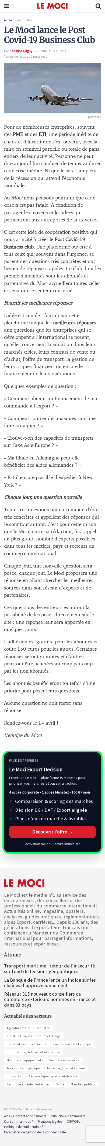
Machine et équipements (25, 1060)
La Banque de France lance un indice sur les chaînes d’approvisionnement (50, 982)
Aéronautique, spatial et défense (53, 1076)
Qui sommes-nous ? (18, 1121)
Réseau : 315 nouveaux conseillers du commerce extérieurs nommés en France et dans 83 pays (50, 999)
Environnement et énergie (72, 1044)
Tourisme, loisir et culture (66, 1068)
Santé (60, 1084)
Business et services (64, 1060)
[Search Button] (98, 6)
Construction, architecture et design (34, 1036)
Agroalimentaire (19, 1028)
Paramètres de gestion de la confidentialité (35, 1132)
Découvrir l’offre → (52, 832)
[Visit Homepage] (52, 6)
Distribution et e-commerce (27, 1044)
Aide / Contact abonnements (25, 1116)
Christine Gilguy (21, 51)
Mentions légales (50, 1121)
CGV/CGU (73, 1121)
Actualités (25, 20)
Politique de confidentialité (23, 1127)
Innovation (15, 1076)
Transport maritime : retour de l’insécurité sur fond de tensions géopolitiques (49, 968)
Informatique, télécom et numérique (33, 1052)
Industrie (44, 1028)
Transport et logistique (24, 1068)
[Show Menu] (6, 6)
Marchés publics (83, 1084)
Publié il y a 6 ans (53, 51)
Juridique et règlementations (28, 1084)
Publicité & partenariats (68, 1116)
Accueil (9, 20)
